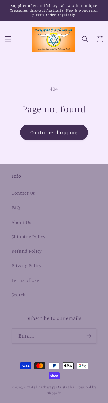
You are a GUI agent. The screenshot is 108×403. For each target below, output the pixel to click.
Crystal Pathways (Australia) (50, 387)
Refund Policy (27, 251)
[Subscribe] (89, 336)
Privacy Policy (27, 265)
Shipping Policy (29, 236)
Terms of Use (25, 280)
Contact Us (23, 193)
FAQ (16, 207)
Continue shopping (54, 132)
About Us (21, 222)
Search (19, 294)
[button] (8, 39)
